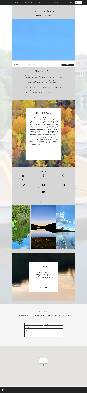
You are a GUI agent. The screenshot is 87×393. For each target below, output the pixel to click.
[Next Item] (72, 226)
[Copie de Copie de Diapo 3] (46, 287)
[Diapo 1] (40, 287)
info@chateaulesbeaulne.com (21, 315)
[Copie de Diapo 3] (45, 287)
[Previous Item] (14, 226)
